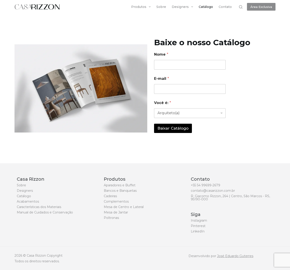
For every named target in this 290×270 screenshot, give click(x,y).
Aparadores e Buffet (119, 185)
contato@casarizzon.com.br (213, 191)
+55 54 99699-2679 (205, 185)
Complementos (116, 201)
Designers (180, 7)
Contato (225, 7)
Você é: (162, 103)
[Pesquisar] (240, 7)
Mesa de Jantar (116, 212)
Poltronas (111, 218)
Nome (161, 54)
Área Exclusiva (261, 7)
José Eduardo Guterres (235, 256)
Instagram (199, 220)
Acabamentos (28, 201)
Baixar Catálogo (172, 128)
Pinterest (198, 226)
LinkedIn (198, 231)
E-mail (161, 78)
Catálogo (206, 7)
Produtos (138, 7)
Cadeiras (110, 196)
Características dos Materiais (39, 207)
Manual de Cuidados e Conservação (45, 212)
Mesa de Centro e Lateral (124, 207)
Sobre (161, 7)
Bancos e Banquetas (120, 191)
